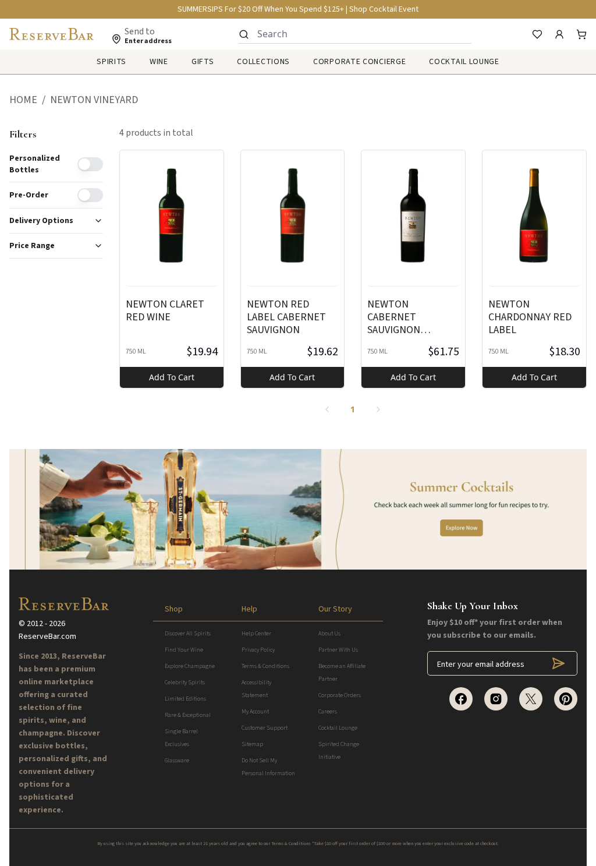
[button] (29, 100)
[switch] (90, 164)
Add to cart (171, 377)
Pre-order (28, 195)
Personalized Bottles (34, 164)
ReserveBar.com (47, 636)
